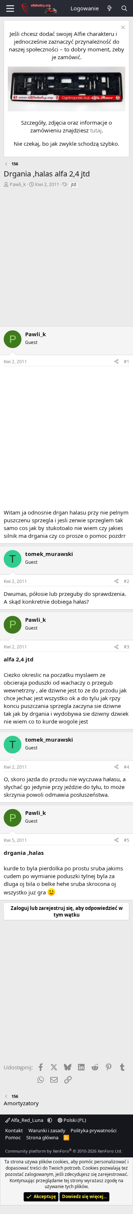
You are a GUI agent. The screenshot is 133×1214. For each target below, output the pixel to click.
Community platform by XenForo (63, 1151)
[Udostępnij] (116, 362)
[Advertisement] (66, 259)
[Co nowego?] (109, 8)
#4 (126, 767)
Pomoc (13, 1137)
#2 (126, 581)
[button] (50, 1120)
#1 (126, 361)
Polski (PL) (74, 1120)
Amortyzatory (21, 1103)
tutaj (96, 130)
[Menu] (10, 8)
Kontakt (14, 1130)
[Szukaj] (124, 8)
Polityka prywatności (93, 1130)
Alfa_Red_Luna (27, 1120)
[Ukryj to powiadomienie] (122, 28)
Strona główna (42, 1137)
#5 (126, 840)
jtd (73, 184)
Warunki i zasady (46, 1130)
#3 (126, 647)
